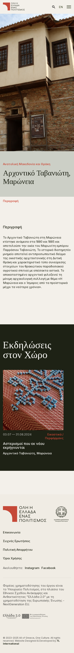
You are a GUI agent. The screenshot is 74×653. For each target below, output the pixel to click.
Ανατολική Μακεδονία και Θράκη (26, 164)
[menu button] (69, 7)
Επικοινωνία (11, 532)
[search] (53, 6)
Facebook (48, 568)
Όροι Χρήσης (12, 558)
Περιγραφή (11, 201)
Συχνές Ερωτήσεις (16, 541)
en (61, 7)
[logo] (14, 7)
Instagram (32, 568)
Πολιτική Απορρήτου (18, 549)
